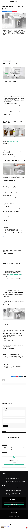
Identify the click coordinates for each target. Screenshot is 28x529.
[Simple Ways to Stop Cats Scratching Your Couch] (8, 389)
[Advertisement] (14, 40)
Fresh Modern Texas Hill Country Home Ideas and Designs (7, 403)
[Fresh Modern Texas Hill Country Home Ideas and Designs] (8, 399)
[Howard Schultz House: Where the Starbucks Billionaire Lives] (4, 491)
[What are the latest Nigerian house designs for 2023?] (4, 438)
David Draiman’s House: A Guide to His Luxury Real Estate (13, 493)
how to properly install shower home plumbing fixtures (15, 373)
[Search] (25, 1)
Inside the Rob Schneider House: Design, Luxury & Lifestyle (13, 487)
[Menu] (2, 1)
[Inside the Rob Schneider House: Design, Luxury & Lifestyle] (4, 435)
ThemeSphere (17, 516)
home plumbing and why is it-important (13, 141)
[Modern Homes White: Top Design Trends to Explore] (20, 389)
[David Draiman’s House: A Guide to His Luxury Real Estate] (4, 494)
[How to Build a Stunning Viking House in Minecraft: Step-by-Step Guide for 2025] (4, 441)
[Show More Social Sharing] (17, 11)
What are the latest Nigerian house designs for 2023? (12, 437)
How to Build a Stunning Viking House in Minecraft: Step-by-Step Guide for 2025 (15, 481)
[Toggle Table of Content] (9, 61)
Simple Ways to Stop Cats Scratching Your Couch (7, 393)
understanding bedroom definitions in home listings (14, 274)
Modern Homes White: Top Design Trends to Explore (20, 393)
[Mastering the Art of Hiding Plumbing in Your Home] (14, 21)
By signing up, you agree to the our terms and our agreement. (14, 506)
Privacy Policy (18, 506)
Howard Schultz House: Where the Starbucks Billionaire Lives (13, 490)
